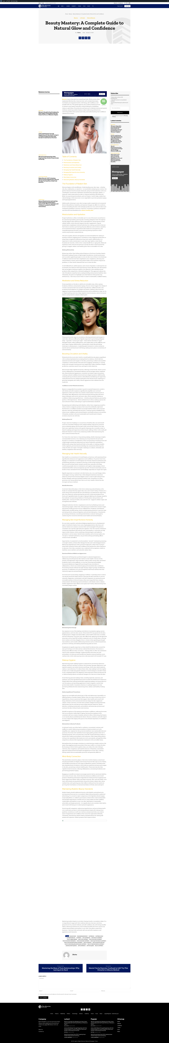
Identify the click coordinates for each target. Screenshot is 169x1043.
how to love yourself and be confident (73, 942)
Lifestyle (82, 18)
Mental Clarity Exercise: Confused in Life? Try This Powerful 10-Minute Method (108, 969)
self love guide (90, 945)
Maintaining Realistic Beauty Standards (74, 179)
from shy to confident (96, 937)
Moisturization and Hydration (71, 162)
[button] (92, 6)
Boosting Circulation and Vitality (72, 167)
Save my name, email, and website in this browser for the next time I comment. (58, 994)
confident (78, 937)
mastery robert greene (71, 945)
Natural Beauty (91, 18)
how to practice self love (98, 942)
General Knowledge (43, 176)
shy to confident (99, 945)
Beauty (70, 14)
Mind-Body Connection (70, 177)
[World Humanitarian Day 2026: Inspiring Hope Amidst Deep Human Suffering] (49, 147)
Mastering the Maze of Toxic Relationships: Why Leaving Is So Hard (60, 969)
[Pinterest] (86, 38)
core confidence (86, 937)
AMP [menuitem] (9, 1)
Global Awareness (115, 144)
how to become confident (83, 940)
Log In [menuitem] (4, 1)
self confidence (81, 945)
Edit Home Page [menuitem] (14, 1)
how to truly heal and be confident (96, 944)
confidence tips (99, 936)
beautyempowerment (82, 936)
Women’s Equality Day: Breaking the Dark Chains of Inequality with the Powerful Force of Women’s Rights (49, 113)
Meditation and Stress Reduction (73, 165)
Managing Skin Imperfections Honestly (74, 172)
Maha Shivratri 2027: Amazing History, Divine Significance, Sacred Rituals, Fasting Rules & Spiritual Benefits (49, 180)
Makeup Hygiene (68, 174)
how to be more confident (95, 939)
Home (66, 14)
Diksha (79, 32)
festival (112, 134)
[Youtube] (129, 3)
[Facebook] (125, 3)
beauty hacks (73, 936)
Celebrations (41, 199)
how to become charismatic (69, 940)
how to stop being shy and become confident (75, 944)
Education (41, 110)
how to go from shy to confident (98, 940)
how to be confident (83, 939)
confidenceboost (71, 937)
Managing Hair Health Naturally (72, 170)
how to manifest (87, 942)
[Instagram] (126, 3)
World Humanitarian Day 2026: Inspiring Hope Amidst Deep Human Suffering (49, 158)
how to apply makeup (72, 939)
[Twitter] (128, 3)
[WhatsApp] (89, 38)
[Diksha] (67, 955)
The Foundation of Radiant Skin (72, 160)
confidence (91, 936)
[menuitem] (1, 1)
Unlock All (120, 112)
